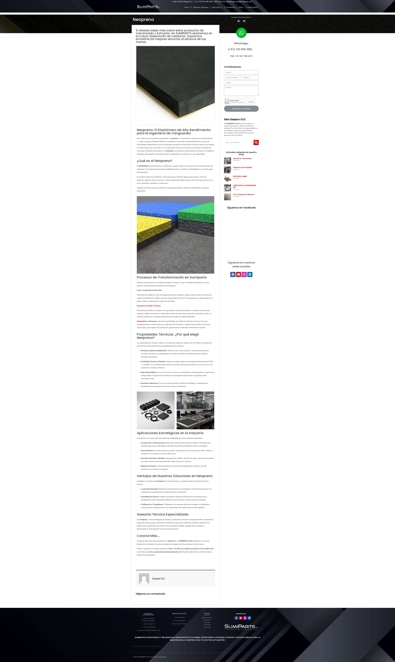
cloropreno (141, 169)
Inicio (187, 7)
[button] (238, 21)
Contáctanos (252, 7)
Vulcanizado (141, 321)
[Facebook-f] (236, 618)
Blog (241, 7)
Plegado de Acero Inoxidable (242, 167)
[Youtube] (238, 274)
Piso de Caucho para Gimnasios (243, 194)
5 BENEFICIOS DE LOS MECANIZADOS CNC (244, 186)
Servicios (216, 7)
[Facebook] (232, 274)
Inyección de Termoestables (242, 158)
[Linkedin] (249, 274)
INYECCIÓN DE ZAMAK (240, 176)
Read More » (236, 160)
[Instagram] (244, 274)
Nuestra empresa (200, 7)
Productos (230, 7)
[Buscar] (256, 142)
